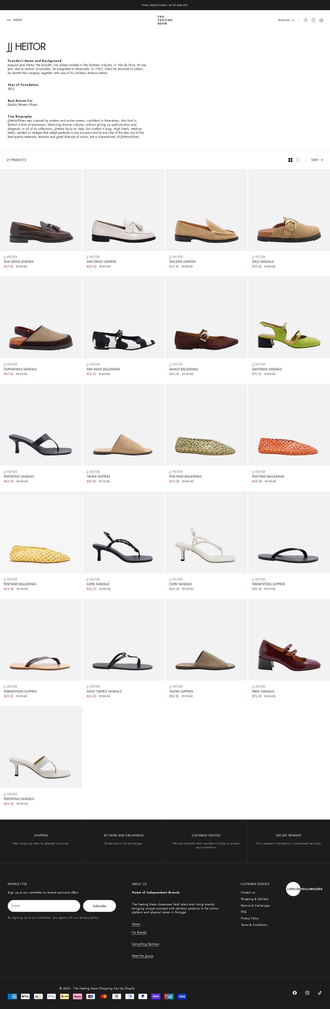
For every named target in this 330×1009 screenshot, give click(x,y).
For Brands (139, 932)
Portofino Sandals (19, 476)
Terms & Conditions (254, 925)
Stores (136, 924)
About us (139, 884)
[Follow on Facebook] (294, 992)
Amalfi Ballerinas (183, 369)
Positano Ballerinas (185, 476)
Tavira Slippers (98, 476)
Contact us (248, 892)
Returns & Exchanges (255, 905)
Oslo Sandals (263, 262)
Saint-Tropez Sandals (104, 691)
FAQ (243, 912)
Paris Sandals (263, 691)
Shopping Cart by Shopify (117, 988)
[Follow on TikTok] (319, 992)
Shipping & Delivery (254, 899)
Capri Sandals (98, 584)
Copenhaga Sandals (20, 369)
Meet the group (142, 956)
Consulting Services (145, 944)
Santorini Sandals (267, 369)
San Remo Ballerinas (103, 369)
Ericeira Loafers (182, 262)
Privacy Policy (250, 918)
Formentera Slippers (268, 584)
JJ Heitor (10, 257)
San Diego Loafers (19, 262)
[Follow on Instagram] (307, 992)
